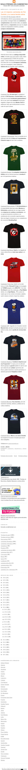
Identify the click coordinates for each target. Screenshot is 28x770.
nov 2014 (5, 612)
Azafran (3, 673)
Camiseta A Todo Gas (7, 284)
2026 (4, 577)
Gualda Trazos (5, 704)
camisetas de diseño (6, 550)
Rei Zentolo (11, 66)
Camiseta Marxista (6, 401)
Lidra (2, 717)
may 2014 (5, 626)
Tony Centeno (4, 753)
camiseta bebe (5, 565)
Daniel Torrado (5, 684)
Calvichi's (3, 678)
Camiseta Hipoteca (6, 362)
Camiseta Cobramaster (7, 136)
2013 (4, 639)
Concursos (4, 554)
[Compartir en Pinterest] (8, 447)
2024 (4, 582)
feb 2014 (4, 634)
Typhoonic (4, 756)
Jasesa (3, 712)
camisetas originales (6, 543)
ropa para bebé (14, 56)
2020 (4, 592)
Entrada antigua (22, 456)
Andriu (2, 671)
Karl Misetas (4, 715)
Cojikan (3, 680)
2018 (4, 597)
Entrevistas (4, 567)
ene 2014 (5, 636)
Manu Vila (3, 719)
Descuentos (4, 539)
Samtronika (4, 743)
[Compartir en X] (5, 447)
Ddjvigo (3, 686)
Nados (2, 723)
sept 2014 (5, 617)
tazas (2, 559)
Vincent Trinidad (5, 758)
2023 (4, 585)
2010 (4, 647)
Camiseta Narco (5, 435)
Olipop (2, 730)
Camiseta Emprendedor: (8, 206)
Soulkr (2, 751)
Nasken (3, 728)
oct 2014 (4, 614)
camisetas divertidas (6, 541)
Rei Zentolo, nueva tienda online (14, 52)
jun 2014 (4, 624)
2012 (4, 642)
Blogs (2, 556)
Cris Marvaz (4, 682)
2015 (4, 605)
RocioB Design (5, 738)
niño (21, 56)
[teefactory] (10, 475)
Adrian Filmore (5, 663)
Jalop (2, 710)
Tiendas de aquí (5, 535)
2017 (4, 600)
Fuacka (3, 699)
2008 (4, 652)
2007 (4, 654)
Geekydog (3, 702)
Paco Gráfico (4, 732)
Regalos (3, 548)
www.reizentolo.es (13, 443)
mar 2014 (5, 631)
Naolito (3, 725)
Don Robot (4, 691)
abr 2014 (4, 629)
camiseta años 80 (6, 563)
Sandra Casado (5, 745)
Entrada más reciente (7, 456)
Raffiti (2, 736)
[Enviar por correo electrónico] (1, 447)
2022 (4, 587)
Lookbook (4, 561)
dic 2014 (4, 609)
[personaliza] (10, 513)
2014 (4, 607)
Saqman (3, 747)
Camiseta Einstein (6, 172)
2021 (4, 590)
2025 (4, 580)
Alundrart (3, 669)
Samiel (3, 740)
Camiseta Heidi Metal (7, 250)
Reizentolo (18, 448)
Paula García (4, 734)
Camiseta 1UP (5, 326)
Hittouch (3, 706)
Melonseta (4, 721)
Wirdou (3, 760)
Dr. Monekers (4, 693)
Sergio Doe (4, 749)
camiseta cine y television (8, 569)
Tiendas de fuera (5, 537)
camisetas (10, 448)
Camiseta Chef (5, 94)
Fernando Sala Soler (6, 697)
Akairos (3, 665)
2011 (4, 644)
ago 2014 (5, 619)
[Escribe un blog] (3, 447)
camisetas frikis (5, 552)
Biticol (2, 676)
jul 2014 (4, 622)
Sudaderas (4, 546)
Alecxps (3, 667)
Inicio (15, 456)
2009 (4, 649)
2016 (4, 602)
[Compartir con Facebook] (7, 447)
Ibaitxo (2, 708)
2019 (4, 595)
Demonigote (4, 689)
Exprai (2, 695)
